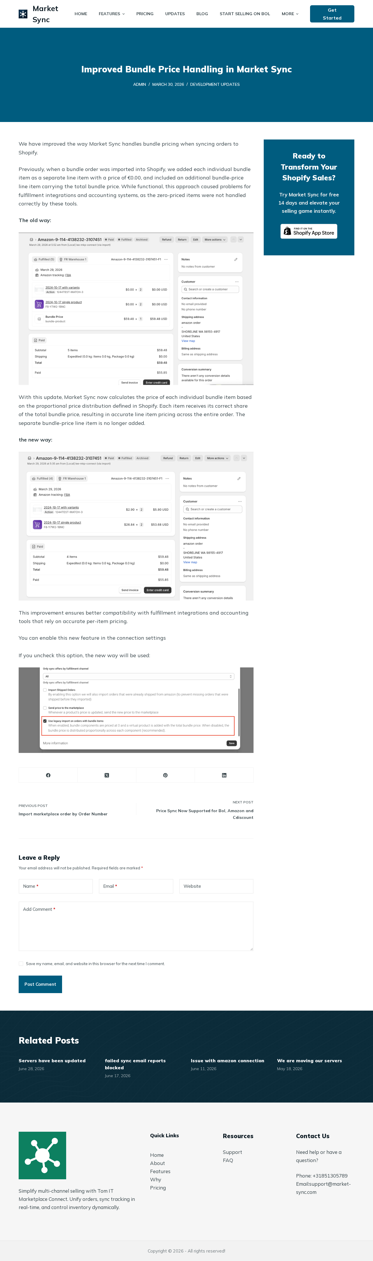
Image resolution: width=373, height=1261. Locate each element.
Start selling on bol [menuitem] (245, 13)
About (157, 1163)
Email (110, 886)
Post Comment (40, 984)
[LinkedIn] (224, 775)
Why (155, 1179)
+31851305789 (330, 1176)
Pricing (158, 1188)
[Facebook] (48, 775)
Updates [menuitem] (175, 13)
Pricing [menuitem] (145, 13)
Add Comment (39, 909)
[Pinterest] (165, 775)
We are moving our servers (309, 1060)
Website (192, 886)
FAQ (228, 1160)
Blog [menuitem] (202, 13)
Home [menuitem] (81, 13)
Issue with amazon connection (227, 1060)
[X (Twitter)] (107, 775)
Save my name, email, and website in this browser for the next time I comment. (95, 963)
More (288, 13)
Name (30, 886)
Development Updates (215, 84)
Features (160, 1171)
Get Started (332, 13)
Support (232, 1152)
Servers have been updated (52, 1060)
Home (157, 1155)
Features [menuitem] (109, 13)
